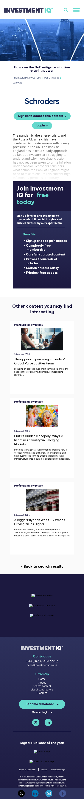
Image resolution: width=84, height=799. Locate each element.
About (42, 682)
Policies (44, 769)
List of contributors (42, 689)
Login (40, 125)
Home (42, 679)
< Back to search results (42, 566)
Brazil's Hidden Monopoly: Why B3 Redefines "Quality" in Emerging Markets (38, 440)
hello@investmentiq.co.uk (42, 665)
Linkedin (48, 722)
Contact (42, 693)
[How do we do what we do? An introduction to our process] (42, 339)
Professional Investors (28, 325)
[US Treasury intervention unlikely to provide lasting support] (42, 500)
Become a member (39, 704)
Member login (40, 712)
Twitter (35, 722)
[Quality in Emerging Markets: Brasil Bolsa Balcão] (42, 416)
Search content (42, 686)
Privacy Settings (58, 769)
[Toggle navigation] (76, 10)
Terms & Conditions (27, 769)
